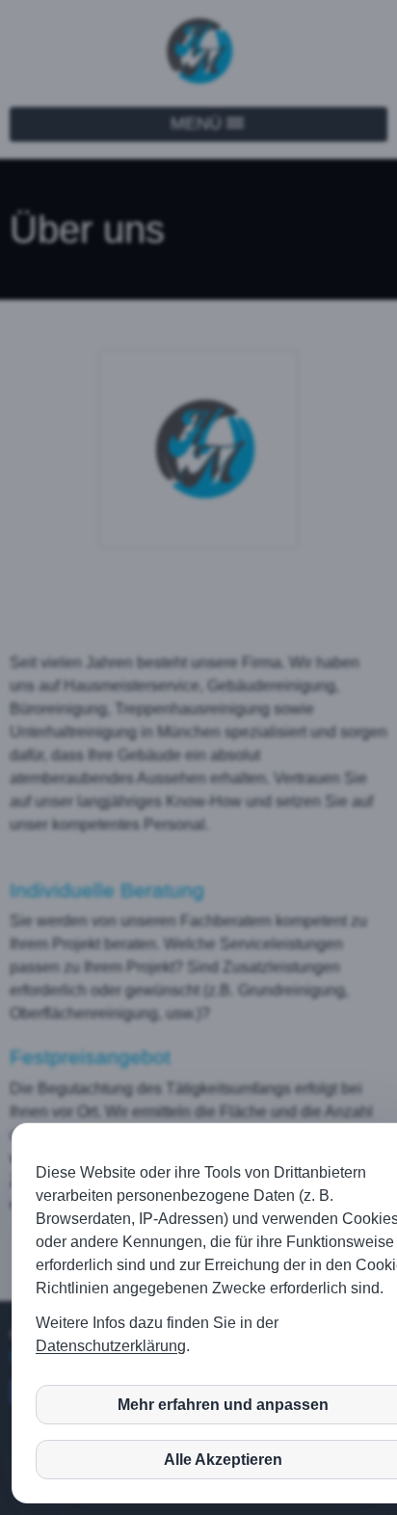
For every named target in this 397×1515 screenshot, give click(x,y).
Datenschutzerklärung (111, 1346)
